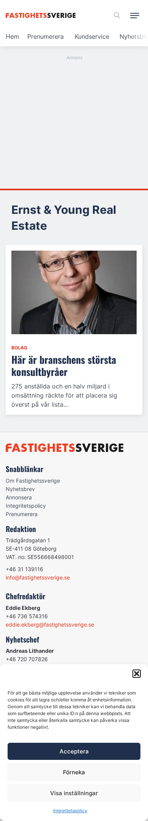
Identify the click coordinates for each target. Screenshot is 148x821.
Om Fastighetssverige (33, 480)
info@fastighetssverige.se (38, 577)
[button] (136, 673)
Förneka (74, 772)
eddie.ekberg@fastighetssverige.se (50, 624)
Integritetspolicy (70, 810)
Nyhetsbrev (20, 489)
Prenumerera (45, 36)
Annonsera (19, 497)
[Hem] (42, 15)
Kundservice (92, 36)
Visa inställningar (74, 793)
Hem (12, 36)
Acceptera (74, 751)
